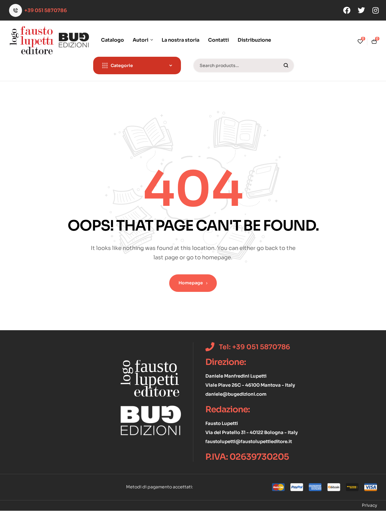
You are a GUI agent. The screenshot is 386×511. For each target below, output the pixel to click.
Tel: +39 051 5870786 (254, 347)
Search (286, 65)
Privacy (369, 505)
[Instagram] (376, 10)
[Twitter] (361, 10)
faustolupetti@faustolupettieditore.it (248, 441)
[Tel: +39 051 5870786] (209, 346)
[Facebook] (347, 10)
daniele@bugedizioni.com (236, 394)
